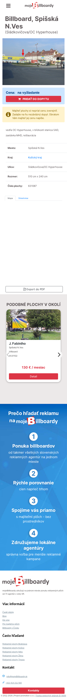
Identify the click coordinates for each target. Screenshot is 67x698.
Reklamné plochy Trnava (13, 660)
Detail (33, 376)
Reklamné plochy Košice (13, 648)
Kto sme (6, 620)
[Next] (58, 354)
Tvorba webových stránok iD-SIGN (51, 696)
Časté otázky (8, 612)
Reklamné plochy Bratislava (14, 644)
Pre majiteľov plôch (11, 624)
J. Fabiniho (17, 343)
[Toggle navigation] (8, 5)
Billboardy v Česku (10, 628)
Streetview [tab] (23, 198)
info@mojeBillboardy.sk (17, 676)
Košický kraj (35, 157)
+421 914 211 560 (14, 683)
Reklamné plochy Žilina (12, 656)
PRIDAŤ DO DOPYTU (35, 99)
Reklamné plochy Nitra (12, 652)
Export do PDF (35, 289)
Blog (4, 616)
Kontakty (33, 690)
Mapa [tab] (10, 198)
